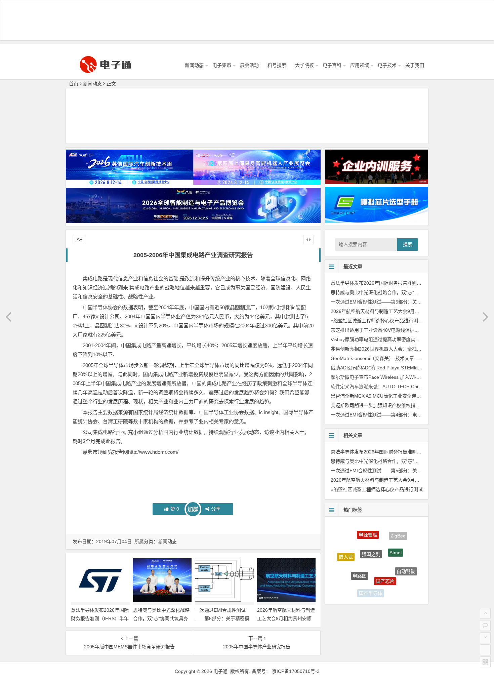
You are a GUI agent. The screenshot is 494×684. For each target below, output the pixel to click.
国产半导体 (370, 588)
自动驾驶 (406, 565)
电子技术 (387, 65)
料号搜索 (276, 65)
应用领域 (359, 65)
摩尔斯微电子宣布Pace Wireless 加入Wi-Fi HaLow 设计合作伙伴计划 (403, 377)
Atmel (395, 542)
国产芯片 (385, 568)
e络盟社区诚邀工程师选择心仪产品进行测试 (377, 320)
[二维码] (485, 661)
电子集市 (221, 65)
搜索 (407, 244)
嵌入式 (346, 552)
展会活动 (249, 65)
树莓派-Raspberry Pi (349, 579)
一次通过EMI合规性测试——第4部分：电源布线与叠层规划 (393, 414)
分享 (215, 509)
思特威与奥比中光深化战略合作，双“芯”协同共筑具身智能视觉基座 (161, 618)
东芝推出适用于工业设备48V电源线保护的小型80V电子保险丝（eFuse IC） (410, 330)
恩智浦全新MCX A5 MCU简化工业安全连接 (376, 396)
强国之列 (371, 541)
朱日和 (394, 587)
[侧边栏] (308, 239)
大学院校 (304, 65)
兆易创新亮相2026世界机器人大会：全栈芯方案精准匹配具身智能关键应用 (409, 349)
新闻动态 (194, 65)
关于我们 (414, 65)
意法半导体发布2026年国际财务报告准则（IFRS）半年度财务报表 (100, 618)
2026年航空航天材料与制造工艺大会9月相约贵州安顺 (387, 311)
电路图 (360, 563)
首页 (73, 83)
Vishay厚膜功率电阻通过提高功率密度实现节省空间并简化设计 (396, 339)
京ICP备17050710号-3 (296, 671)
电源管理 (368, 528)
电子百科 (332, 65)
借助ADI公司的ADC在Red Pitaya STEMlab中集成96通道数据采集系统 (404, 367)
